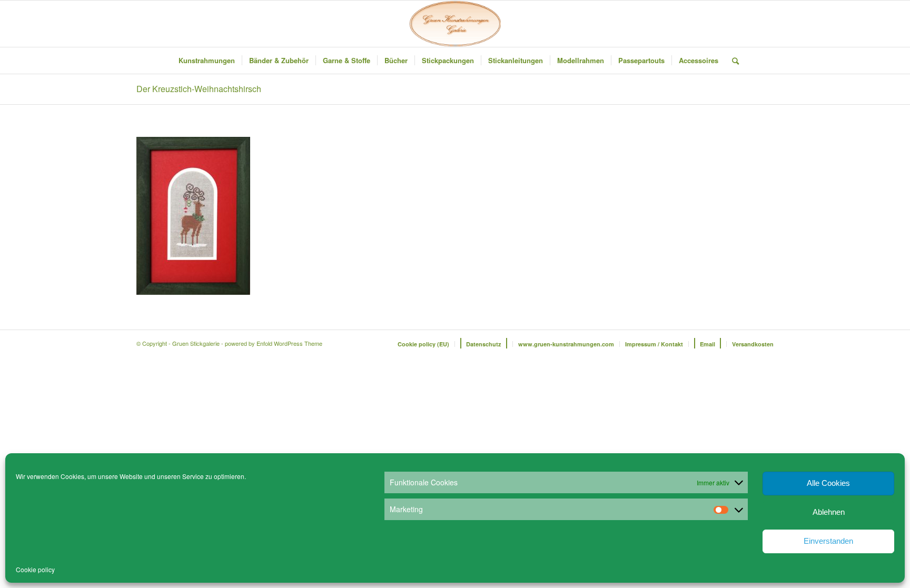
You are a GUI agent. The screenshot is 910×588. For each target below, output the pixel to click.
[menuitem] (207, 60)
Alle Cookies (828, 483)
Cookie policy (35, 569)
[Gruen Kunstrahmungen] (455, 24)
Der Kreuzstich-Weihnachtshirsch (198, 89)
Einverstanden (828, 540)
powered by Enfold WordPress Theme (273, 343)
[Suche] (732, 60)
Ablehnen (829, 511)
